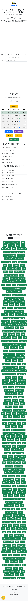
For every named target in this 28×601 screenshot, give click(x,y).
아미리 (16, 420)
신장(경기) (16, 417)
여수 (4, 440)
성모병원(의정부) (20, 384)
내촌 (12, 291)
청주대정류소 (6, 538)
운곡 (14, 463)
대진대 (11, 311)
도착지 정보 (19, 135)
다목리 (23, 295)
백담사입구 (6, 344)
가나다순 (11, 238)
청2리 (14, 532)
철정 (9, 532)
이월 (19, 486)
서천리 (14, 377)
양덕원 (18, 433)
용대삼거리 (22, 456)
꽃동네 (24, 285)
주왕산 (20, 512)
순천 (21, 407)
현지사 (15, 568)
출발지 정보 (9, 135)
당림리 (5, 305)
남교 (8, 291)
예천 (19, 446)
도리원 (11, 314)
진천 (3, 528)
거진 (23, 252)
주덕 (18, 509)
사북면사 (8, 361)
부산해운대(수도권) (9, 354)
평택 (13, 548)
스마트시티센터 (7, 410)
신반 (14, 413)
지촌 (14, 522)
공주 (5, 265)
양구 (4, 433)
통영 (4, 548)
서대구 (9, 374)
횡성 (22, 575)
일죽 (9, 492)
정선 (21, 505)
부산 (23, 351)
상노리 (10, 367)
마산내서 (18, 324)
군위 (18, 282)
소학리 (21, 400)
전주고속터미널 (9, 505)
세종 (15, 397)
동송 (3, 321)
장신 (5, 499)
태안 (23, 545)
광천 (19, 268)
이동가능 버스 (15, 57)
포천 (14, 552)
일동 (4, 492)
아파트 (5, 423)
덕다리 (17, 311)
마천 (24, 324)
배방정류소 (23, 341)
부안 (18, 354)
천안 (4, 532)
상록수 (16, 367)
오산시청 (7, 449)
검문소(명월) (8, 258)
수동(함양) (8, 407)
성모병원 (11, 384)
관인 (10, 265)
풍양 (10, 555)
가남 (23, 242)
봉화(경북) (12, 351)
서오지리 (8, 377)
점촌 (17, 505)
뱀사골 (6, 347)
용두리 (13, 459)
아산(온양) (22, 420)
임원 (23, 492)
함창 (7, 561)
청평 (24, 538)
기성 (3, 285)
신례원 (8, 413)
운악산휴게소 (9, 466)
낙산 (23, 288)
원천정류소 (12, 476)
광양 (4, 268)
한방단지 (17, 558)
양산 (3, 436)
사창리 (14, 361)
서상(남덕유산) (21, 374)
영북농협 (23, 440)
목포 (5, 334)
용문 (18, 459)
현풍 (21, 568)
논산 (14, 295)
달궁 (23, 301)
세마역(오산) (8, 397)
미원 (20, 338)
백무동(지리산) (15, 344)
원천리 (4, 476)
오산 (23, 446)
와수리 (4, 456)
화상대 (7, 575)
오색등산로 (7, 453)
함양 (23, 558)
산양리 (13, 364)
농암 (18, 295)
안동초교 (14, 426)
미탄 (24, 338)
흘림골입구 (21, 578)
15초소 (6, 242)
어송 (24, 436)
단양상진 (16, 298)
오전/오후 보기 (14, 106)
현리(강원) (8, 568)
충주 (14, 545)
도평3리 (18, 314)
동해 (8, 321)
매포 (12, 328)
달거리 (18, 301)
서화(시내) (13, 380)
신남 (3, 413)
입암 (5, 496)
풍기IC (24, 552)
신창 (22, 417)
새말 (24, 370)
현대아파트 (6, 565)
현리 (24, 565)
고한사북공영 (22, 262)
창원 (13, 528)
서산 (14, 374)
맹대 (17, 328)
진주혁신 (23, 525)
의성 (18, 482)
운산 (24, 463)
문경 (18, 334)
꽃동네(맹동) (6, 288)
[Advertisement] (14, 38)
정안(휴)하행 (6, 509)
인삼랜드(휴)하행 (7, 489)
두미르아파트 (15, 321)
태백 (19, 545)
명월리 (23, 331)
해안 (16, 561)
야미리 (23, 430)
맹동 (22, 328)
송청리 (22, 403)
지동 (24, 519)
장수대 (22, 496)
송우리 (16, 403)
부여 (22, 354)
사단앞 (13, 357)
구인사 (17, 278)
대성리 (22, 305)
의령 (13, 482)
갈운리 (4, 249)
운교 (19, 463)
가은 (5, 245)
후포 (14, 578)
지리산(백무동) (7, 522)
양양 (8, 436)
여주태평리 (10, 440)
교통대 (21, 275)
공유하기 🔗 (8, 132)
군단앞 (4, 282)
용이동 (9, 463)
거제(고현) (17, 252)
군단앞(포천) (11, 282)
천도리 (24, 528)
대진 (6, 311)
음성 (4, 482)
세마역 (20, 393)
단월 (22, 298)
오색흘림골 (16, 453)
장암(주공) (21, 499)
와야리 (10, 456)
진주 (10, 525)
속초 (11, 403)
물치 (9, 338)
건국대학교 (21, 255)
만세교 (7, 328)
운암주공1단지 (18, 466)
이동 (9, 486)
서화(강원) (5, 380)
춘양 (12, 542)
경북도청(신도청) (18, 258)
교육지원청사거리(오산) (11, 275)
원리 (10, 473)
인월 (15, 489)
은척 (23, 479)
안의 (13, 430)
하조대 (23, 555)
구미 (11, 278)
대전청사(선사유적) (20, 308)
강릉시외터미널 (22, 249)
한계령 (11, 558)
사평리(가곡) (6, 364)
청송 (24, 532)
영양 (14, 443)
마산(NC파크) (10, 324)
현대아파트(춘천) (15, 565)
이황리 (24, 486)
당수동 (11, 305)
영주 (24, 443)
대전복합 (10, 308)
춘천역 (22, 542)
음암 (8, 482)
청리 (19, 532)
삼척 (24, 364)
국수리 (23, 278)
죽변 (4, 519)
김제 (14, 285)
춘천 (17, 542)
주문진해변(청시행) (11, 512)
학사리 (5, 558)
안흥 (17, 430)
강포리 (10, 252)
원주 (22, 473)
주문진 (23, 509)
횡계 (17, 575)
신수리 (24, 413)
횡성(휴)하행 (7, 578)
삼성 (19, 364)
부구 (18, 351)
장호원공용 (14, 502)
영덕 (17, 440)
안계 (19, 423)
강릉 (14, 249)
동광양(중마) (7, 318)
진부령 (4, 525)
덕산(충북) (5, 314)
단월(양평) (6, 301)
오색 (22, 449)
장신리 (10, 499)
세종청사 (21, 397)
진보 (19, 522)
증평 (13, 519)
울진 (6, 473)
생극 (4, 374)
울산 (15, 469)
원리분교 (16, 473)
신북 (19, 413)
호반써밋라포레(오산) (9, 571)
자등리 (10, 496)
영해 (9, 446)
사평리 (20, 361)
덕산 (22, 311)
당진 (17, 305)
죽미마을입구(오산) (19, 515)
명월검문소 (16, 331)
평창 (9, 548)
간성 (23, 245)
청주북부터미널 (16, 538)
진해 (8, 528)
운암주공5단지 (8, 469)
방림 (3, 341)
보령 (11, 347)
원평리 (23, 476)
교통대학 (5, 278)
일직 (14, 492)
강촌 (5, 252)
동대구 (15, 318)
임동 (19, 492)
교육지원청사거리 (19, 272)
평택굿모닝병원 (21, 548)
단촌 (12, 301)
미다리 (14, 338)
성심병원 (11, 387)
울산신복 (21, 469)
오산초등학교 (15, 449)
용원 (4, 463)
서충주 (20, 377)
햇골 (21, 561)
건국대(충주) (12, 255)
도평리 (24, 314)
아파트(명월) (12, 423)
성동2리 (5, 384)
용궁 (16, 456)
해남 (11, 561)
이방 (14, 486)
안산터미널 (6, 430)
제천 (13, 509)
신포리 (10, 420)
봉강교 (5, 351)
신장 (10, 417)
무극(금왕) (11, 334)
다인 (6, 298)
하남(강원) (16, 555)
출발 (2, 54)
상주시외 (22, 367)
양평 (13, 436)
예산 (14, 446)
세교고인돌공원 (9, 390)
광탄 (24, 268)
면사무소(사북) (7, 331)
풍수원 (5, 555)
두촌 (3, 324)
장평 (7, 502)
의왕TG (23, 482)
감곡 (9, 249)
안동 (24, 423)
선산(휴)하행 (22, 380)
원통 (18, 476)
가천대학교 (12, 245)
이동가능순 (16, 238)
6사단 (17, 242)
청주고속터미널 (19, 535)
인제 (19, 489)
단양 (10, 298)
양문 (23, 433)
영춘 (4, 446)
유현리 (17, 479)
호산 (18, 571)
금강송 (23, 282)
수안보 (15, 407)
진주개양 (15, 525)
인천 (24, 489)
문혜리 (4, 338)
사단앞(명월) (20, 357)
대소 (4, 308)
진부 (24, 522)
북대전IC (6, 357)
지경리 (18, 519)
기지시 (8, 285)
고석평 (14, 262)
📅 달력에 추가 (19, 132)
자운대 (16, 496)
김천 (19, 285)
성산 (5, 387)
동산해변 (21, 318)
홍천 (23, 571)
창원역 (18, 528)
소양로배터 (7, 400)
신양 (5, 417)
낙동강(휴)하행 (16, 288)
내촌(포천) (18, 291)
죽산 (9, 519)
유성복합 (6, 479)
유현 (12, 479)
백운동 (23, 344)
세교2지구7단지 (20, 387)
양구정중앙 (11, 433)
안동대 (7, 426)
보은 (16, 347)
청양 (6, 535)
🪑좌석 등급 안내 (14, 139)
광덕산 (22, 265)
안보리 (20, 426)
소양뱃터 (15, 400)
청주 (11, 535)
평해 (9, 552)
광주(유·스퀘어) (12, 268)
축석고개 (6, 542)
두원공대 (23, 321)
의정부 (4, 486)
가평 (18, 245)
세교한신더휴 (19, 390)
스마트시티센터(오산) (19, 410)
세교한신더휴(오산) (11, 393)
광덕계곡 (15, 265)
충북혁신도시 (6, 545)
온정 (22, 453)
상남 (4, 367)
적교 (20, 502)
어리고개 (18, 436)
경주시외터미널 (6, 262)
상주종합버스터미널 (7, 370)
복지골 (21, 347)
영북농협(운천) (7, 443)
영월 (19, 443)
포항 (19, 552)
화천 (12, 575)
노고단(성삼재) (6, 295)
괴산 (11, 272)
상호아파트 (18, 370)
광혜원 (6, 272)
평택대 (4, 552)
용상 (23, 459)
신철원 (4, 420)
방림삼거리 (10, 341)
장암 (15, 499)
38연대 (12, 242)
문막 (22, 334)
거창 (5, 255)
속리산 (5, 403)
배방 (16, 341)
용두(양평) (6, 459)
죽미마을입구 (7, 515)
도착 (2, 60)
